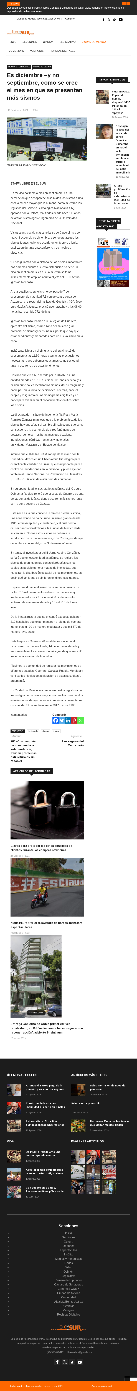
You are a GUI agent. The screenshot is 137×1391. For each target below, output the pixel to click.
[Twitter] (62, 720)
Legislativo (68, 41)
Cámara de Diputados (68, 1280)
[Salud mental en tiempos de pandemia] (79, 1091)
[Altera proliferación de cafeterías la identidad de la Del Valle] (103, 191)
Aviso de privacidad (102, 1386)
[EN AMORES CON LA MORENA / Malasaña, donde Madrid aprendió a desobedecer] (78, 1192)
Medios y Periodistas (68, 1258)
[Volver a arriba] (127, 1378)
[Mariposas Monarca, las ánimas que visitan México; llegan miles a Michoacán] (79, 1126)
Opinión (48, 41)
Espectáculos (68, 1250)
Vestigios (37, 50)
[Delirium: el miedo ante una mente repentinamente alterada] (15, 1157)
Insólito (68, 1254)
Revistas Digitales (62, 50)
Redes (68, 1263)
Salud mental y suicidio (85, 1103)
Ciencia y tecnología (19, 67)
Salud (68, 1267)
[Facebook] (55, 720)
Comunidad (16, 50)
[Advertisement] (116, 314)
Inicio (12, 41)
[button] (124, 3)
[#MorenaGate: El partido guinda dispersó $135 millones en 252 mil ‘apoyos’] (102, 97)
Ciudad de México (94, 41)
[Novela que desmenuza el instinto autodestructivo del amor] (93, 1192)
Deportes (68, 1245)
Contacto (70, 18)
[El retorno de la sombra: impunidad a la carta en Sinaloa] (15, 1108)
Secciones (29, 41)
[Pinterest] (74, 720)
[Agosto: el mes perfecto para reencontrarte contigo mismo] (15, 1175)
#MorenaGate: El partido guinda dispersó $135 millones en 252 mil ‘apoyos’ (121, 102)
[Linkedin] (68, 720)
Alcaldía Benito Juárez (68, 1301)
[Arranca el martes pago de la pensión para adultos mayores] (15, 1091)
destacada (33, 731)
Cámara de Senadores (68, 1284)
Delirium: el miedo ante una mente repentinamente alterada (43, 1155)
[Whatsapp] (80, 720)
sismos (45, 731)
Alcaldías (68, 1305)
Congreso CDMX (68, 1288)
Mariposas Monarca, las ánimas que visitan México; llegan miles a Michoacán (110, 1125)
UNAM (56, 731)
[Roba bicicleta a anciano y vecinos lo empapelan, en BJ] (93, 1177)
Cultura (68, 1241)
